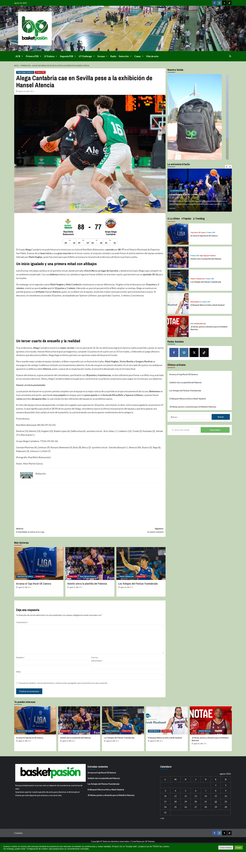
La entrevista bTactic (178, 188)
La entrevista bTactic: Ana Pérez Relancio (189, 191)
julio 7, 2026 (175, 195)
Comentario (22, 622)
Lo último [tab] (174, 218)
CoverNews (136, 841)
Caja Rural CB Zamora (25, 576)
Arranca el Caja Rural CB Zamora (33, 583)
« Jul (162, 818)
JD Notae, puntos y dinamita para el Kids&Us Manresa (192, 407)
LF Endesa (49, 56)
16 (226, 796)
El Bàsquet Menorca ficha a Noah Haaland (207, 305)
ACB (18, 56)
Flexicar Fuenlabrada (126, 576)
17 (165, 801)
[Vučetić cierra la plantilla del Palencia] (90, 563)
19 (185, 801)
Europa (101, 56)
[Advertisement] (90, 318)
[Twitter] (224, 3)
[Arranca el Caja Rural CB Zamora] (38, 563)
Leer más (172, 208)
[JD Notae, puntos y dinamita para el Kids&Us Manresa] (178, 326)
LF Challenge (85, 56)
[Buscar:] (190, 417)
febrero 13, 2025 (24, 91)
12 (185, 796)
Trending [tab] (200, 218)
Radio (113, 56)
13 (195, 796)
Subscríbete (215, 430)
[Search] (230, 56)
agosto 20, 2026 (154, 741)
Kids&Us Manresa (200, 324)
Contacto (18, 833)
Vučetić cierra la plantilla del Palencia (87, 583)
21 (205, 801)
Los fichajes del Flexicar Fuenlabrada (138, 583)
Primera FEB (32, 56)
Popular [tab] (187, 218)
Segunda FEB (66, 56)
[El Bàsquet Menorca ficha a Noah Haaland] (178, 303)
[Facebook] (214, 3)
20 (195, 801)
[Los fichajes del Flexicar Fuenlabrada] (141, 563)
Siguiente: (155, 530)
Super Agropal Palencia (88, 576)
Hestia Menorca (196, 302)
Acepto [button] (238, 848)
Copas (137, 56)
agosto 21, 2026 (22, 587)
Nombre (20, 657)
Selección (124, 56)
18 (175, 801)
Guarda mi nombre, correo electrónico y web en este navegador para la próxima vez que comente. (63, 683)
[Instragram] (219, 3)
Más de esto (152, 56)
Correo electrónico (97, 659)
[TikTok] (229, 3)
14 (205, 796)
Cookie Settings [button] (226, 848)
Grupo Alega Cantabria (25, 72)
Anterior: (30, 530)
